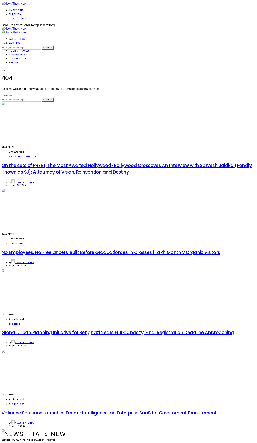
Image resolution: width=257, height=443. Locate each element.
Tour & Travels (19, 50)
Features (15, 14)
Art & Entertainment (22, 156)
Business (15, 42)
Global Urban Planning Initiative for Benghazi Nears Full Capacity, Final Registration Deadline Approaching (118, 332)
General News (18, 54)
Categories (17, 10)
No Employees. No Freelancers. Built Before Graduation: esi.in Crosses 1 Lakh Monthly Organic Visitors (111, 252)
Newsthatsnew (24, 182)
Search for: (7, 43)
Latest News (17, 38)
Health (13, 62)
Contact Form (25, 18)
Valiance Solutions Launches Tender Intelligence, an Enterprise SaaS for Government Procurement (109, 413)
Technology (17, 58)
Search (47, 47)
